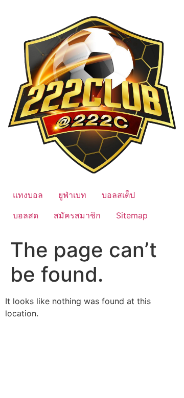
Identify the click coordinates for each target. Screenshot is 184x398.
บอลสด (25, 215)
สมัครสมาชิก (77, 215)
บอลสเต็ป (118, 195)
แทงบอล (28, 195)
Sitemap (132, 215)
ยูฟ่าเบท (72, 195)
